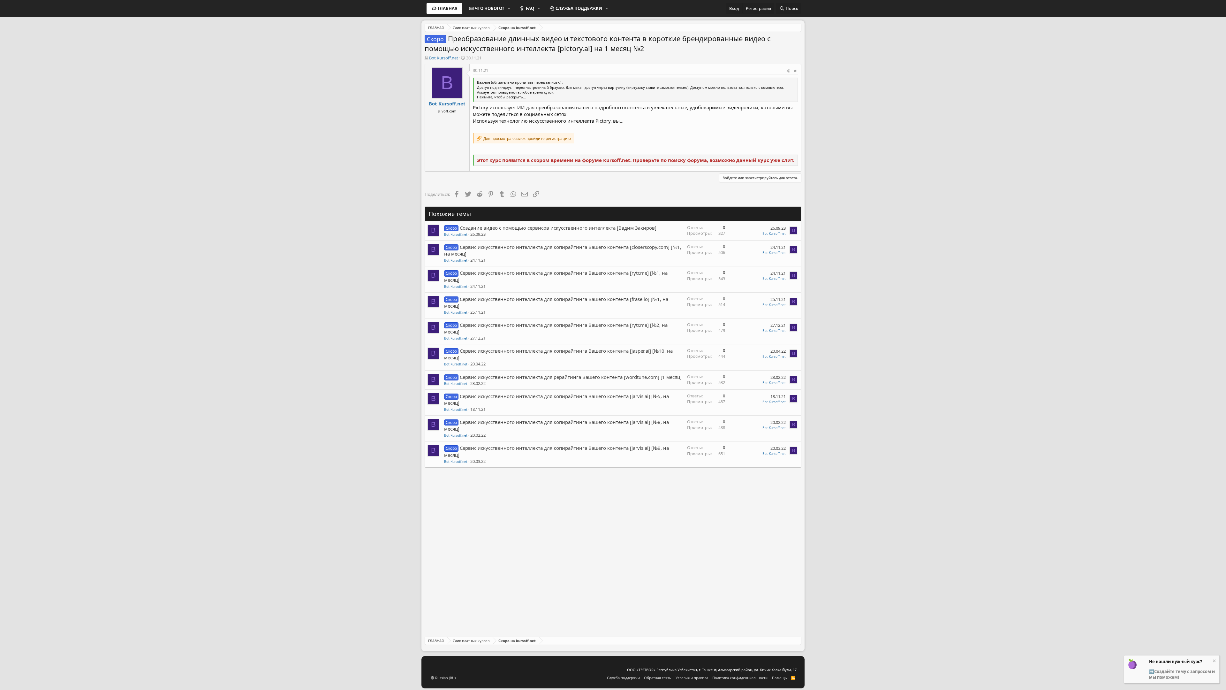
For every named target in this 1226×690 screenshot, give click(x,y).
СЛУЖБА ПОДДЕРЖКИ (579, 8)
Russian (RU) (445, 677)
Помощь (779, 677)
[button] (509, 8)
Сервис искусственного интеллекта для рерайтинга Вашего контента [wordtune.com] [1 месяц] (571, 377)
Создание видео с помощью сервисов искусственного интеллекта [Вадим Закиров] (558, 228)
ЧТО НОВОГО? (489, 8)
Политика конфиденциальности (740, 677)
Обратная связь (657, 677)
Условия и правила (692, 677)
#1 (796, 71)
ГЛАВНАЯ (448, 8)
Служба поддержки (623, 677)
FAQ (530, 8)
